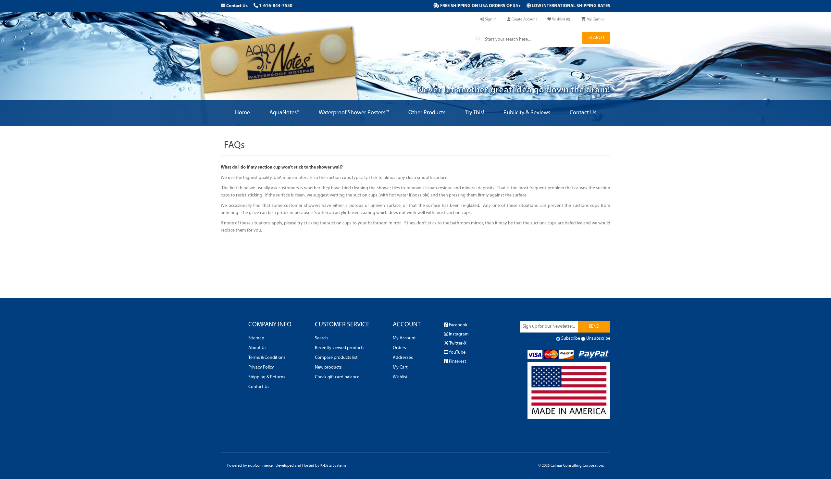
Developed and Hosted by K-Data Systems (311, 466)
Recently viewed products (340, 348)
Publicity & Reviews (526, 113)
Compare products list (336, 357)
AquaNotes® (284, 113)
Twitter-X (457, 343)
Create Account (524, 19)
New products (328, 367)
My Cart (400, 367)
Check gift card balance (337, 377)
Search (596, 37)
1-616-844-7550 (275, 6)
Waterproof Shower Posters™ (354, 113)
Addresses (403, 357)
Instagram (458, 334)
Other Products (426, 113)
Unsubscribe (598, 338)
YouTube (456, 352)
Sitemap (256, 338)
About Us (257, 348)
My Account (404, 338)
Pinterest (457, 361)
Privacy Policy (261, 367)
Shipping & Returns (266, 377)
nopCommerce (260, 466)
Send (594, 326)
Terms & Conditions (267, 357)
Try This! (474, 113)
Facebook (457, 325)
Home (242, 113)
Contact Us (236, 6)
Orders (399, 348)
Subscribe (570, 338)
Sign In (490, 19)
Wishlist (400, 377)
